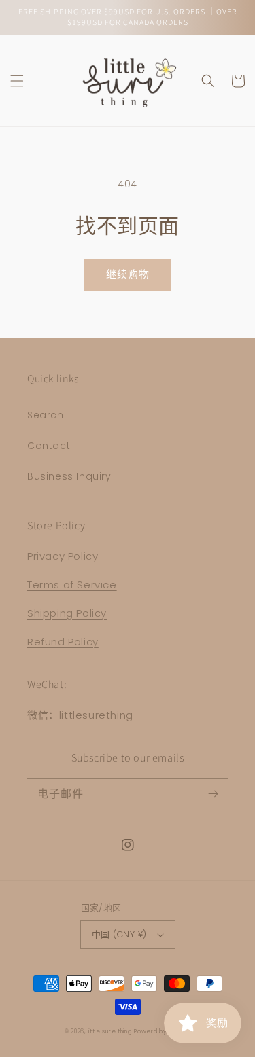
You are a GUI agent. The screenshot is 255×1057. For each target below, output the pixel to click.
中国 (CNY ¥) (119, 934)
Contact (48, 445)
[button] (17, 81)
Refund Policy (63, 641)
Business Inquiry (69, 476)
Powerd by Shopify (162, 1031)
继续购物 (128, 274)
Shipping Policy (67, 613)
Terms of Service (72, 584)
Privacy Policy (62, 556)
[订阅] (213, 794)
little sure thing (110, 1031)
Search (45, 415)
